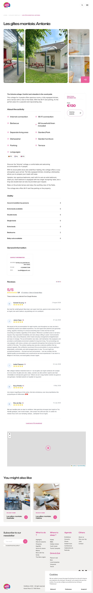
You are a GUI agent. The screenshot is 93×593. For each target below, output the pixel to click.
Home (5, 15)
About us (81, 537)
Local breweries (54, 562)
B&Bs (51, 542)
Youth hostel (53, 546)
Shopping (39, 544)
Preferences (68, 589)
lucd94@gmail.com (24, 270)
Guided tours (68, 543)
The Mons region (41, 557)
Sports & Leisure (41, 548)
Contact (81, 543)
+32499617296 (25, 267)
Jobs (80, 541)
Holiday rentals (14, 15)
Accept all (83, 589)
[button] (48, 448)
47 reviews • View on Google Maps (31, 292)
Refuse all (52, 589)
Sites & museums (41, 542)
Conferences (68, 546)
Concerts (67, 539)
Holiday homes (54, 544)
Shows (66, 541)
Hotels (52, 539)
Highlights (39, 539)
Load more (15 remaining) (34, 423)
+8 (85, 79)
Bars (51, 560)
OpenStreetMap (81, 465)
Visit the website (71, 113)
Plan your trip (83, 539)
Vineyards (53, 564)
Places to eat (54, 558)
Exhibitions (67, 537)
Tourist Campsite (55, 548)
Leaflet (74, 465)
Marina (38, 550)
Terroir (52, 566)
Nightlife (38, 546)
